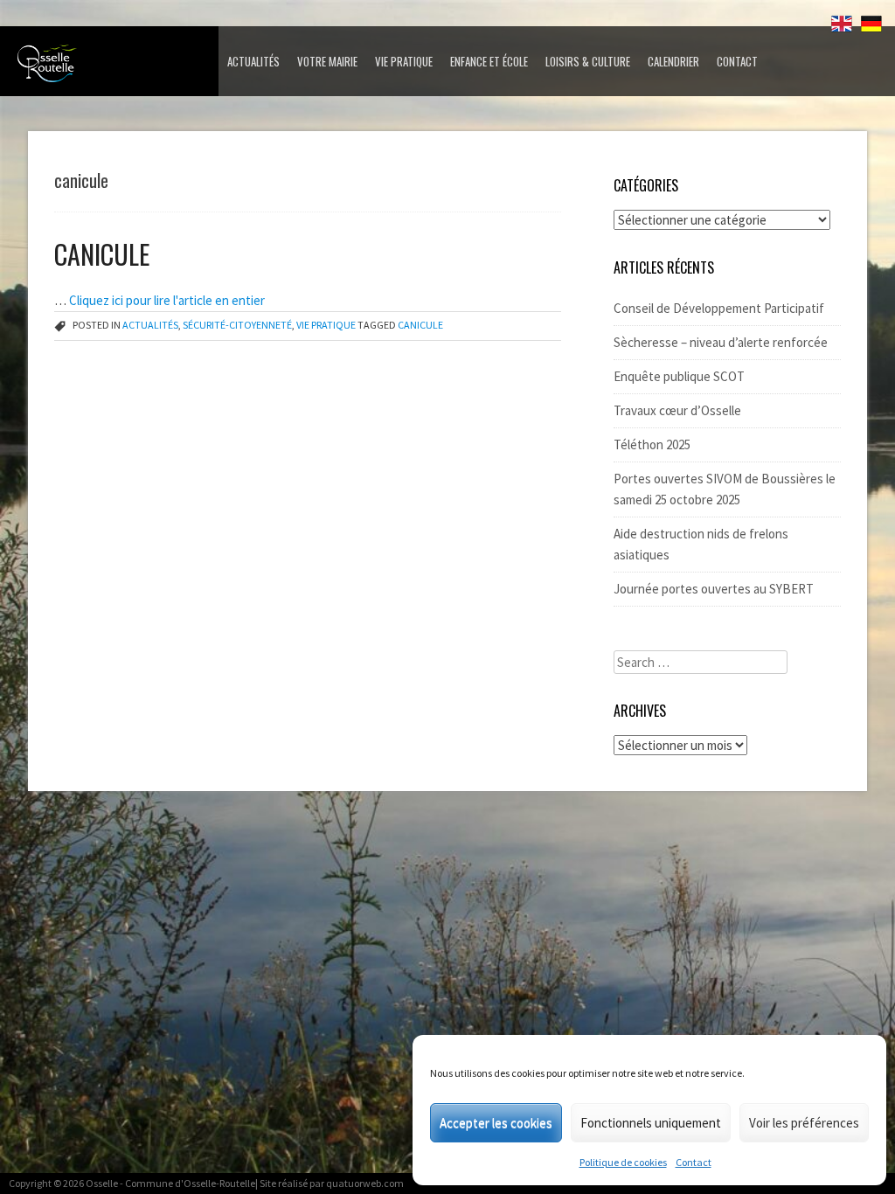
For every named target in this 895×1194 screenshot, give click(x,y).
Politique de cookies (623, 1162)
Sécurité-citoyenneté (237, 324)
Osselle (102, 1183)
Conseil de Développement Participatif (719, 308)
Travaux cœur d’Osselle (677, 410)
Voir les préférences (804, 1122)
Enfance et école (489, 61)
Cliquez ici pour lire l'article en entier (167, 300)
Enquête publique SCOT (679, 376)
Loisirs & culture (587, 61)
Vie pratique (404, 61)
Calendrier (673, 61)
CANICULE (101, 254)
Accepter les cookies (496, 1122)
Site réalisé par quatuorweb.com (332, 1183)
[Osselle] (114, 68)
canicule (420, 324)
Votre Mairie (327, 61)
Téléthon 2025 (652, 444)
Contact (693, 1162)
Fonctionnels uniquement (650, 1122)
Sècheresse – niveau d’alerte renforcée (721, 342)
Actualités (253, 61)
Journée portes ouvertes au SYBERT (714, 588)
